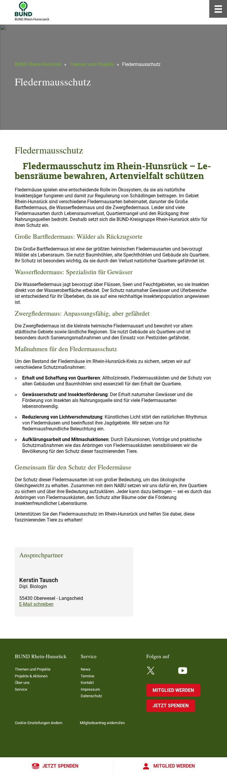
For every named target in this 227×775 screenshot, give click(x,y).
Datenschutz (91, 696)
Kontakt (87, 682)
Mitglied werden (174, 766)
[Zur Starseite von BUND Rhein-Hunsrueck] (23, 8)
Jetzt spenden (60, 766)
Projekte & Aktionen (31, 676)
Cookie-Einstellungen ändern (38, 723)
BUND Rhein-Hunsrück (38, 64)
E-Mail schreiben (36, 604)
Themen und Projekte (91, 64)
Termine (87, 676)
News (85, 669)
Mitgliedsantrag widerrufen (102, 723)
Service (21, 689)
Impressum (90, 689)
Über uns (22, 682)
